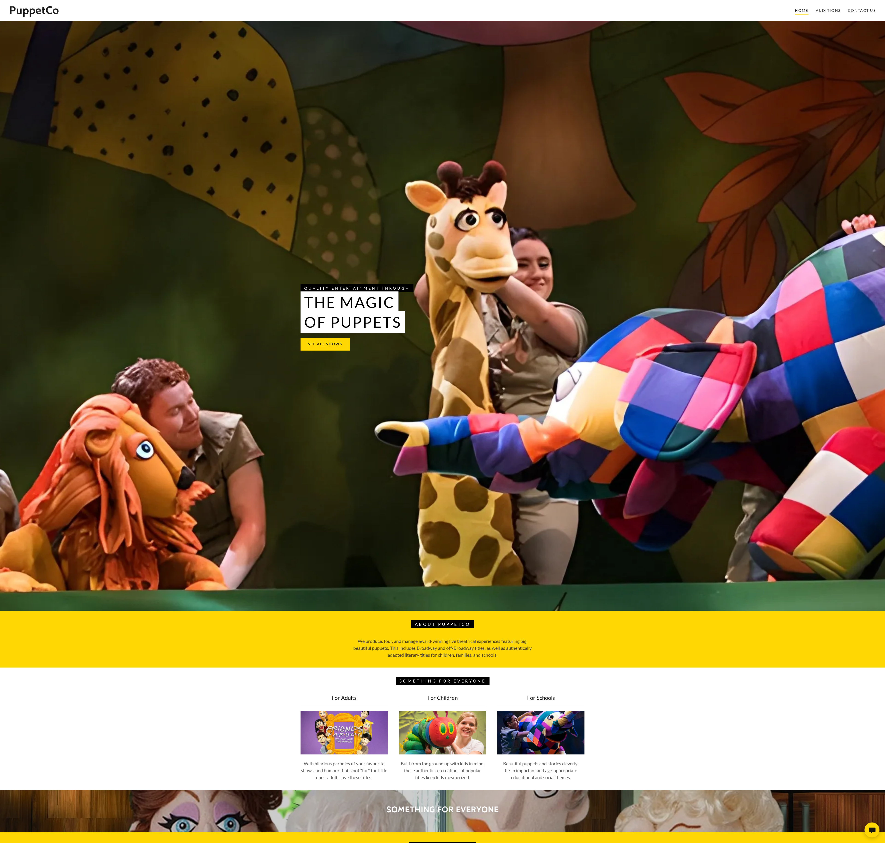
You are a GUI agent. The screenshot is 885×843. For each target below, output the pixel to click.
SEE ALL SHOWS (325, 343)
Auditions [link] (828, 10)
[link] (135, 12)
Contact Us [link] (862, 10)
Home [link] (801, 10)
